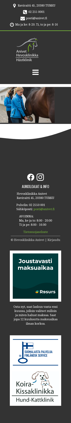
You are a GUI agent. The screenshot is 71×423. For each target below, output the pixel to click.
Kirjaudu (54, 240)
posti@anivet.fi (36, 18)
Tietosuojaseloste (35, 232)
